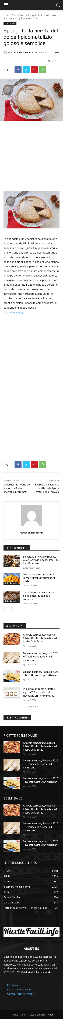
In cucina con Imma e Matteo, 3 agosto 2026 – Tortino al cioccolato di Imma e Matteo (40, 692)
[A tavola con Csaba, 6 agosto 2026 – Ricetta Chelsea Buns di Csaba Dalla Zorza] (12, 639)
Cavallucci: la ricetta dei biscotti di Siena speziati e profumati (17, 488)
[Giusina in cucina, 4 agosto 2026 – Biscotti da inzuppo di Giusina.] (12, 676)
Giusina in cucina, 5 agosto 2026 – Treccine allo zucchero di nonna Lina (40, 657)
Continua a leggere (15, 312)
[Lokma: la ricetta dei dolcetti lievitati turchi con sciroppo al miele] (12, 579)
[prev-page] (6, 610)
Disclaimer (13, 985)
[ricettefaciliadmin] (6, 52)
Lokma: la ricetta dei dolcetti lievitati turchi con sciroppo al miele (39, 578)
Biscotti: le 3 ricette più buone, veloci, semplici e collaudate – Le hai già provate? (41, 560)
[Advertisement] (31, 158)
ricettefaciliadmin (20, 52)
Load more (30, 706)
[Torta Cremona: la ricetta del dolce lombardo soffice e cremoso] (12, 596)
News (7, 565)
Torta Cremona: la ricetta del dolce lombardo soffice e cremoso (38, 595)
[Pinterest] (34, 69)
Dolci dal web (18, 15)
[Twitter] (26, 69)
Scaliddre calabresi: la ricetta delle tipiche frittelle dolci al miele (47, 488)
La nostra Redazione (19, 989)
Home (7, 15)
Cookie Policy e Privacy (20, 993)
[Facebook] (18, 69)
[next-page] (11, 610)
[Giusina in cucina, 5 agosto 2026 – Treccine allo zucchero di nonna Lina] (12, 657)
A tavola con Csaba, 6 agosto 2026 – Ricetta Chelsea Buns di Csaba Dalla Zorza (40, 638)
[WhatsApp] (42, 69)
